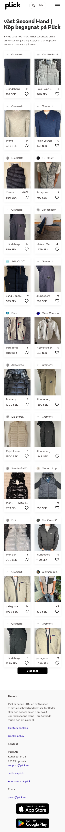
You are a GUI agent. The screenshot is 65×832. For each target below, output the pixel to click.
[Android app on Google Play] (32, 823)
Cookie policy (16, 736)
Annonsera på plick (19, 781)
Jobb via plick (16, 773)
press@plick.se (17, 797)
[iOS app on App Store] (32, 808)
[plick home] (13, 5)
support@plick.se (18, 765)
